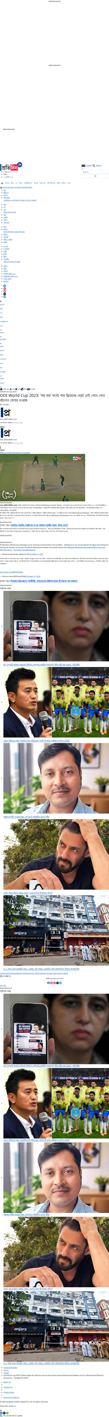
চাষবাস (5, 242)
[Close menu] (0, 301)
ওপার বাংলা (6, 222)
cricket (6, 1373)
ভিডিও (5, 256)
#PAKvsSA (79, 547)
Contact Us (7, 1387)
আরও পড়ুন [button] (3, 985)
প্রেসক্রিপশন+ (28, 183)
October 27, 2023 (36, 554)
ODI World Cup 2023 (31, 973)
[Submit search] (95, 176)
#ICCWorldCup (6, 550)
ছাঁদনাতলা (6, 281)
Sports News (63, 973)
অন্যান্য (13, 212)
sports (6, 1370)
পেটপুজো (22, 200)
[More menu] (107, 183)
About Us (7, 1382)
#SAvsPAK (87, 547)
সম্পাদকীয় (6, 259)
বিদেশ (20, 183)
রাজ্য (12, 183)
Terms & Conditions (11, 1397)
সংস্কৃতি (16, 232)
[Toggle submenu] (1, 336)
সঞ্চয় (68, 183)
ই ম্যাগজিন (6, 249)
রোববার (5, 266)
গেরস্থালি (33, 200)
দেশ (16, 183)
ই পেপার (5, 246)
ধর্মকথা (5, 220)
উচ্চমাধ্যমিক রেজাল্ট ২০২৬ (10, 276)
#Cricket (102, 547)
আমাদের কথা (6, 262)
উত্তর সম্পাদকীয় (15, 262)
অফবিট (5, 217)
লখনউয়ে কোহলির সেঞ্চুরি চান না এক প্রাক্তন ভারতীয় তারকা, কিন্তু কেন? (39, 525)
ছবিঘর (58, 183)
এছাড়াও (2, 383)
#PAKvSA (70, 547)
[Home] (11, 166)
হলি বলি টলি (6, 232)
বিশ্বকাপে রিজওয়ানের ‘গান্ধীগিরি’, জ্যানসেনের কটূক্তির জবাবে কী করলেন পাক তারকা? (44, 581)
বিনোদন (42, 183)
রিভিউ (11, 232)
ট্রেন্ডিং (5, 251)
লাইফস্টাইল (50, 183)
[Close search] (82, 169)
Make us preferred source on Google (15, 452)
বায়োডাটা (5, 237)
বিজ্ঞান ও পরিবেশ (7, 239)
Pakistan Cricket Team (48, 973)
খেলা (35, 183)
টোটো (29, 200)
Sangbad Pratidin (10, 1367)
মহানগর (7, 183)
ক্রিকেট (5, 212)
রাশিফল (64, 183)
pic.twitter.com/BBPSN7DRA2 (11, 572)
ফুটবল (9, 212)
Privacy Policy (8, 1392)
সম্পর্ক (13, 200)
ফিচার (4, 268)
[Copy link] (3, 427)
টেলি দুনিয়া (21, 232)
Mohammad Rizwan (14, 973)
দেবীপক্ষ (5, 271)
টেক (26, 200)
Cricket (3, 973)
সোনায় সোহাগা (7, 279)
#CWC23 (94, 547)
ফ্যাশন (17, 200)
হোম (4, 190)
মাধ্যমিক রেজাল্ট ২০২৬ (9, 274)
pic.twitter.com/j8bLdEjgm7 (24, 550)
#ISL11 (6, 192)
